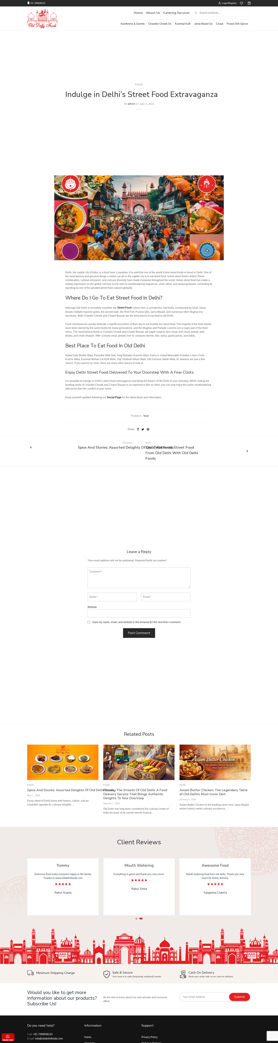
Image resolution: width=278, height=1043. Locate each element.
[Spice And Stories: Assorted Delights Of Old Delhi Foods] (62, 762)
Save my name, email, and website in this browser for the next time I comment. (136, 622)
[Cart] (249, 3)
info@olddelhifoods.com (49, 1038)
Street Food (124, 307)
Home (138, 13)
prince (131, 103)
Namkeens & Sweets (133, 23)
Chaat (219, 23)
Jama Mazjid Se (203, 23)
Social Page (114, 397)
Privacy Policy (149, 1037)
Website (92, 607)
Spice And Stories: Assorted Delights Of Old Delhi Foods (71, 790)
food (139, 84)
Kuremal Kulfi (182, 23)
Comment (95, 571)
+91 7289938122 (37, 3)
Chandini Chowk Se (159, 23)
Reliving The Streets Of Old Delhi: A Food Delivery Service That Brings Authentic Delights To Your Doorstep (135, 794)
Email (147, 596)
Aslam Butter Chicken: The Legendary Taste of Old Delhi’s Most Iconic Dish (214, 792)
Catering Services (176, 13)
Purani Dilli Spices (237, 23)
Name (93, 596)
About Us (153, 13)
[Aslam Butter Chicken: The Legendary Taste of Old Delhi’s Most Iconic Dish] (215, 762)
